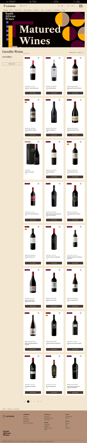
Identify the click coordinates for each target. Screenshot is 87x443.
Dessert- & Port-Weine (28, 423)
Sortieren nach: (72, 52)
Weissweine (26, 418)
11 (39, 401)
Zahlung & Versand (40, 441)
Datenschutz (25, 441)
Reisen (45, 429)
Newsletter (67, 428)
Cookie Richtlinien (32, 441)
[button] (61, 6)
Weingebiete (47, 424)
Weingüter (46, 426)
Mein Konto (46, 416)
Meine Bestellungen (48, 418)
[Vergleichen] (38, 58)
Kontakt (67, 418)
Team (66, 424)
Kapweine (67, 423)
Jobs (66, 426)
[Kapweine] (9, 6)
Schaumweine (26, 419)
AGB (21, 441)
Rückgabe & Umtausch (49, 441)
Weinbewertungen (48, 428)
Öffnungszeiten (68, 416)
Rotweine (25, 416)
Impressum (17, 441)
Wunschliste (47, 419)
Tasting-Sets (26, 421)
